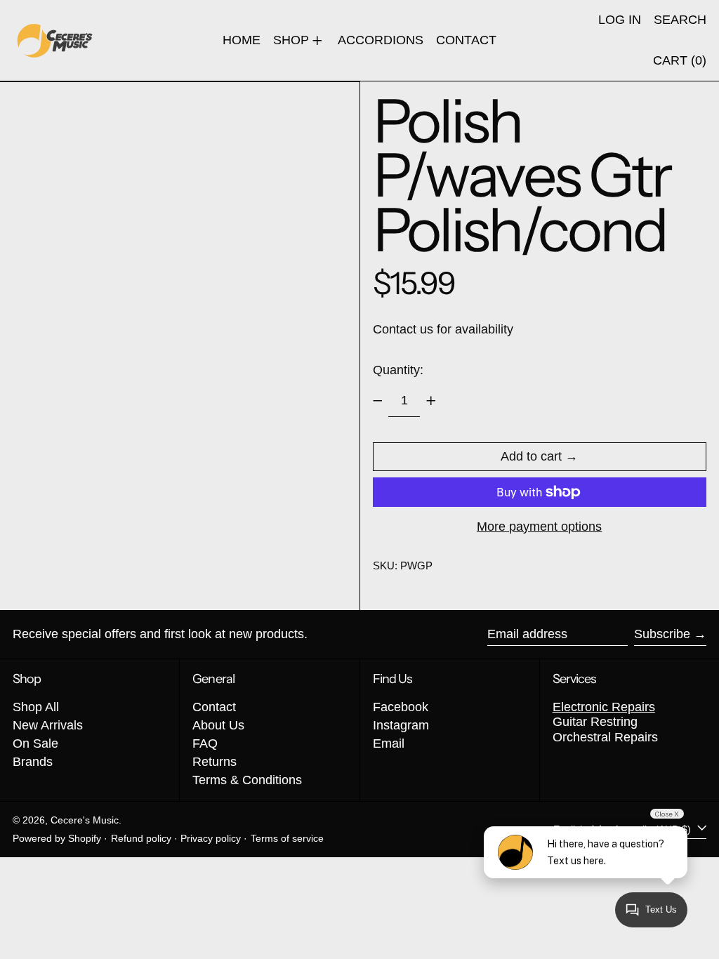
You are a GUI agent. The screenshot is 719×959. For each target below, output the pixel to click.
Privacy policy (210, 838)
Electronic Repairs (604, 707)
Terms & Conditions (247, 780)
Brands (33, 762)
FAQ (205, 743)
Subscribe (662, 634)
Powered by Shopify (57, 838)
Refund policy (141, 838)
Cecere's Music (85, 820)
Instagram (401, 725)
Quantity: (398, 370)
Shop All (36, 707)
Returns (214, 762)
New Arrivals (48, 725)
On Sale (35, 743)
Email (388, 743)
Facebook (400, 707)
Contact (214, 707)
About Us (218, 725)
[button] (680, 20)
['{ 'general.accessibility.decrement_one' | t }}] (378, 401)
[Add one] (431, 401)
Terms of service (287, 838)
